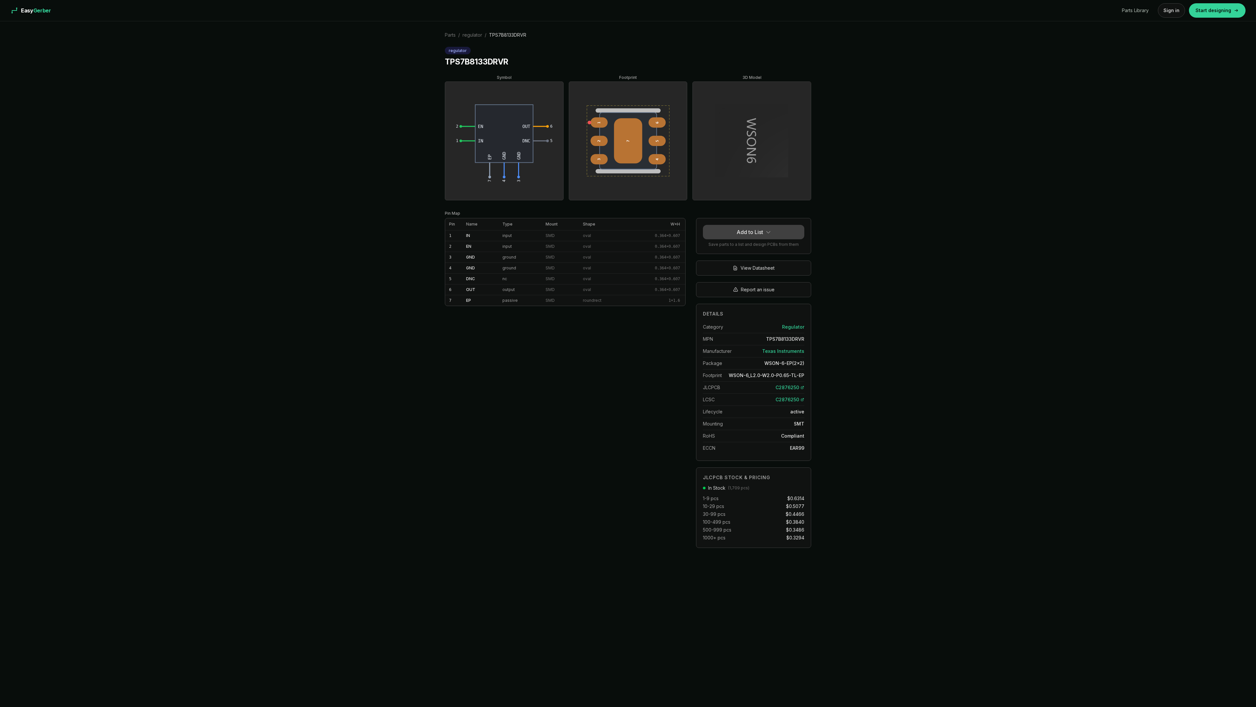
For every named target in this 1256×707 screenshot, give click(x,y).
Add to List (750, 232)
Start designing (1213, 10)
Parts (450, 35)
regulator (472, 35)
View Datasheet (758, 268)
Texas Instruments (783, 351)
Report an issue (758, 289)
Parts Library (1135, 10)
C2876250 (787, 387)
